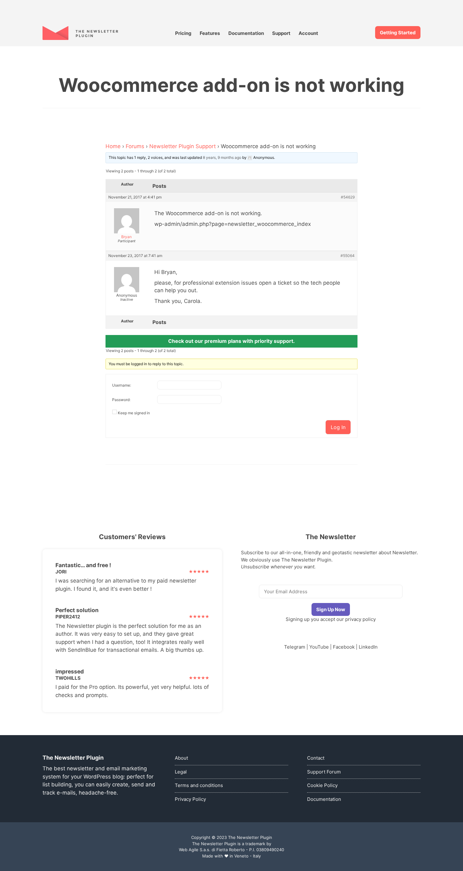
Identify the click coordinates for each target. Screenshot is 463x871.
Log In (338, 427)
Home (113, 146)
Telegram (294, 647)
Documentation (246, 33)
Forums (135, 146)
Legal (181, 772)
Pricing (183, 33)
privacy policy (360, 619)
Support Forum (324, 772)
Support (281, 33)
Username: (121, 385)
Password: (121, 399)
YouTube (319, 647)
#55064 (347, 256)
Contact (315, 758)
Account (308, 33)
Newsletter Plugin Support (182, 146)
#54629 (348, 197)
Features (210, 33)
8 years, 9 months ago (222, 157)
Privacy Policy (190, 799)
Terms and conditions (199, 785)
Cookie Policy (322, 785)
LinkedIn (368, 647)
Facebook (344, 647)
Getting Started (398, 33)
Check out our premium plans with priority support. (231, 341)
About (181, 758)
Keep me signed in (134, 412)
